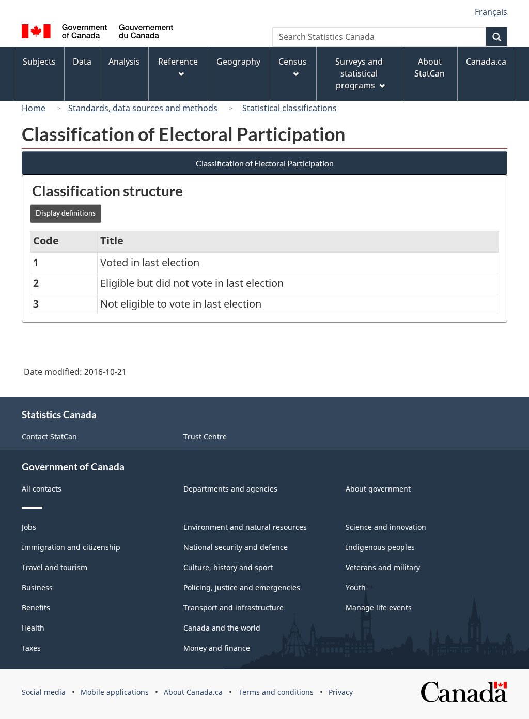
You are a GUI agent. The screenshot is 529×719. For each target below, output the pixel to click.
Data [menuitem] (82, 61)
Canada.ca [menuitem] (486, 61)
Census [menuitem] (292, 61)
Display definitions (66, 212)
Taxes (31, 648)
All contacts (41, 489)
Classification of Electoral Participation (265, 163)
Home (33, 108)
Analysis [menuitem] (124, 61)
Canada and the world (221, 628)
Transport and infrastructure (233, 608)
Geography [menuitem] (238, 61)
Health (33, 628)
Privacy (341, 692)
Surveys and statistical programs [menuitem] (359, 73)
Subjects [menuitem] (39, 61)
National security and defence (235, 547)
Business (37, 587)
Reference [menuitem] (178, 61)
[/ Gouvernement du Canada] (97, 32)
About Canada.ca (193, 692)
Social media (44, 692)
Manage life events (379, 608)
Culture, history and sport (228, 567)
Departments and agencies (230, 489)
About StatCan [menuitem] (429, 67)
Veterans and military (383, 567)
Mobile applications (115, 692)
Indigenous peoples (380, 547)
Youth (356, 587)
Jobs (29, 527)
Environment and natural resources (245, 527)
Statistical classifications (288, 108)
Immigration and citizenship (71, 547)
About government (378, 489)
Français (491, 12)
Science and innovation (386, 527)
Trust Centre (205, 436)
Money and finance (216, 648)
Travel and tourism (54, 567)
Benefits (36, 608)
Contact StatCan (49, 436)
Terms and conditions (276, 692)
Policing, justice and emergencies (241, 587)
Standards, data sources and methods (142, 108)
